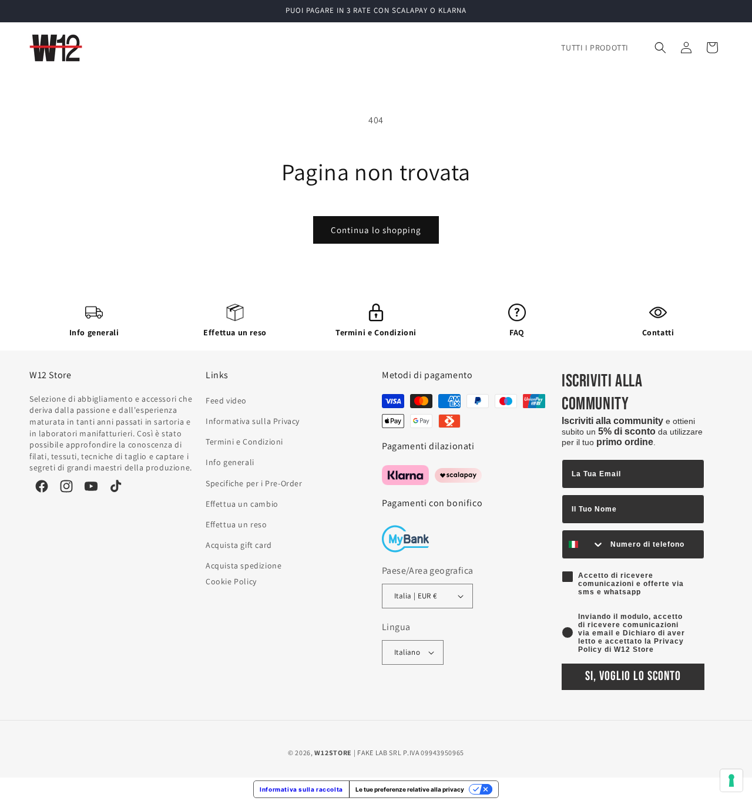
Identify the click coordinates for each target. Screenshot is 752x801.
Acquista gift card (239, 545)
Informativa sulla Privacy (253, 421)
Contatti (658, 332)
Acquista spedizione (243, 565)
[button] (660, 47)
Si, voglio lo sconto (633, 676)
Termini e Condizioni (376, 332)
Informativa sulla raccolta (301, 789)
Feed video (226, 400)
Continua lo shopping (376, 229)
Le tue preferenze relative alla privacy (409, 789)
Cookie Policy (231, 581)
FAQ (517, 332)
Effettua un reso (235, 332)
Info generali (94, 332)
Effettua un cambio (242, 504)
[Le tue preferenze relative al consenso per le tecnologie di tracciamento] (731, 780)
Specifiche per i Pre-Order (254, 483)
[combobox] (583, 544)
